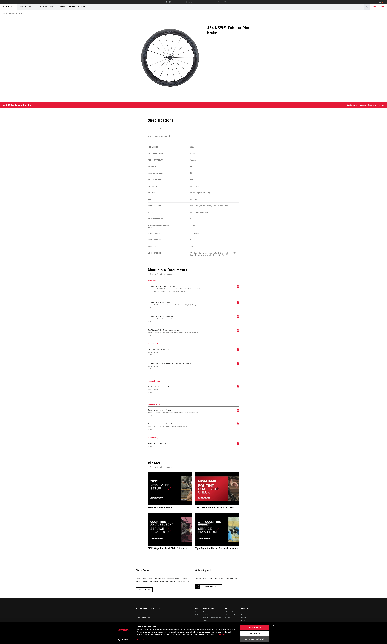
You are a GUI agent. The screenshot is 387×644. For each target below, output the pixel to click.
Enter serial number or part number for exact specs (162, 128)
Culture (197, 615)
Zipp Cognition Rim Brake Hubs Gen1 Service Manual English (169, 366)
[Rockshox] (168, 2)
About (243, 612)
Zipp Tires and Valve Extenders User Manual (173, 332)
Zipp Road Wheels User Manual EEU (167, 318)
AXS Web (227, 617)
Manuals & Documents (47, 7)
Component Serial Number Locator (160, 352)
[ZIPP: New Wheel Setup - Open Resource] (170, 488)
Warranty (82, 7)
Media (243, 615)
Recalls (205, 620)
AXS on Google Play (231, 615)
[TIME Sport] (196, 2)
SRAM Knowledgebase (211, 586)
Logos (243, 620)
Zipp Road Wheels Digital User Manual (175, 288)
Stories (197, 612)
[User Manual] (238, 287)
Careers (243, 617)
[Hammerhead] (204, 2)
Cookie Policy (221, 634)
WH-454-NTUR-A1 (21, 13)
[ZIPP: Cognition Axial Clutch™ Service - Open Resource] (170, 529)
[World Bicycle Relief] (225, 2)
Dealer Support (207, 615)
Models (11, 13)
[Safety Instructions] (238, 411)
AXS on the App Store (231, 612)
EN (385, 2)
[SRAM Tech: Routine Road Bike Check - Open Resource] (217, 488)
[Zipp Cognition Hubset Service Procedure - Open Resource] (217, 529)
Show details (141, 640)
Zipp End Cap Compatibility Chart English (162, 389)
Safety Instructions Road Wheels (173, 412)
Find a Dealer (378, 7)
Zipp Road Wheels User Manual (173, 305)
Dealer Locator (144, 589)
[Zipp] (182, 2)
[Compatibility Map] (238, 388)
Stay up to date (144, 618)
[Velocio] (212, 2)
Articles (71, 7)
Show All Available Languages (161, 274)
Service (8, 7)
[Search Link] (367, 7)
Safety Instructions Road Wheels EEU (167, 426)
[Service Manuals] (238, 350)
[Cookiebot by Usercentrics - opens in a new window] (123, 640)
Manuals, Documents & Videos (212, 617)
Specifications (352, 105)
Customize (253, 633)
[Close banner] (273, 625)
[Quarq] (189, 2)
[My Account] (380, 2)
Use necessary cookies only (254, 639)
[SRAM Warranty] (238, 444)
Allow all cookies (255, 627)
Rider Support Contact (209, 612)
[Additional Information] (235, 132)
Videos (62, 7)
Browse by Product (27, 7)
